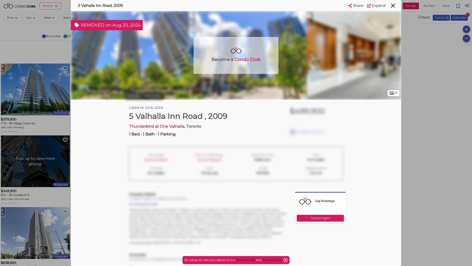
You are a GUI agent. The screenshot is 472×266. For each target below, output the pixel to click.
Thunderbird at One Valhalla (156, 126)
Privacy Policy (272, 260)
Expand (378, 5)
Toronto (133, 96)
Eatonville (153, 96)
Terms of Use (245, 260)
